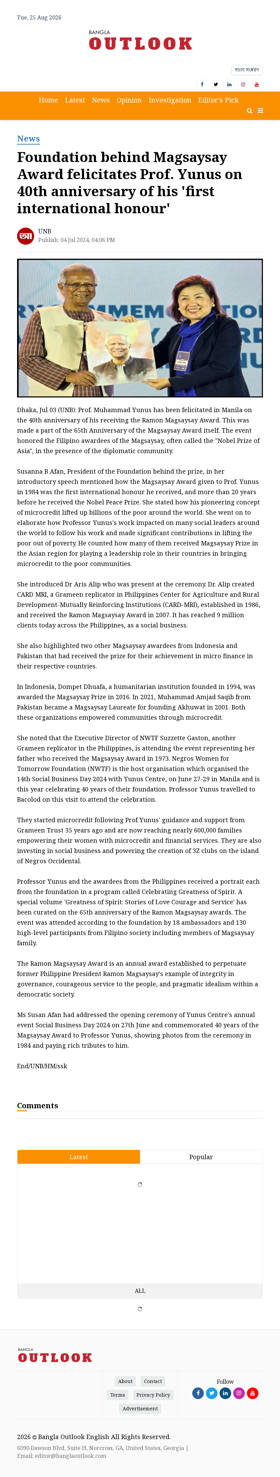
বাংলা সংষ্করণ (247, 70)
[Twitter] (216, 84)
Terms (117, 1395)
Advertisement (140, 1408)
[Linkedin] (229, 84)
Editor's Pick (218, 100)
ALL (140, 1291)
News (101, 100)
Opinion (129, 100)
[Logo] (140, 40)
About (125, 1381)
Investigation (170, 100)
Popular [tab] (201, 1157)
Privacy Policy (153, 1395)
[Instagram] (243, 84)
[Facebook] (202, 84)
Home (48, 100)
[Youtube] (257, 84)
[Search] (249, 110)
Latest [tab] (79, 1157)
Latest (75, 100)
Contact (153, 1381)
